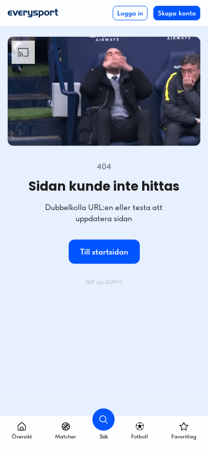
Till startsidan (104, 251)
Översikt (22, 436)
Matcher (65, 436)
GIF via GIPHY (104, 282)
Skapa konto (177, 13)
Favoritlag (183, 436)
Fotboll (139, 436)
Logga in (130, 13)
